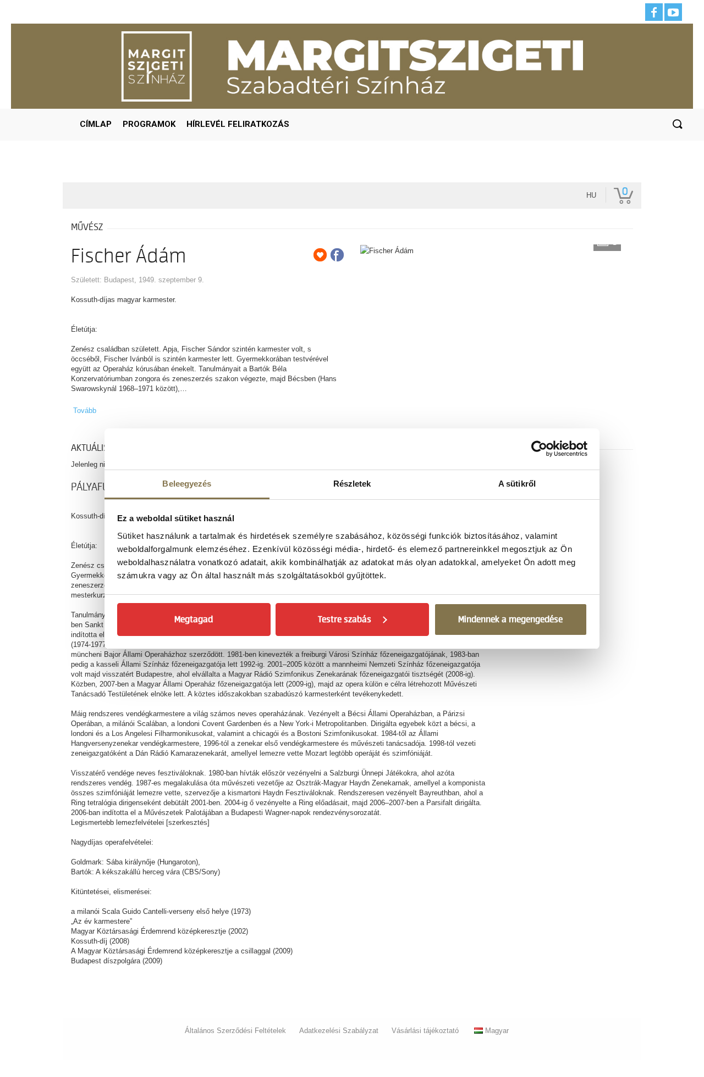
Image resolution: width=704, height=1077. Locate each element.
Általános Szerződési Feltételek (235, 1030)
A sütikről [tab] (517, 483)
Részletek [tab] (352, 483)
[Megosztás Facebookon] (337, 254)
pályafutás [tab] (97, 487)
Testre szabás (344, 619)
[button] (677, 125)
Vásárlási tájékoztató (425, 1030)
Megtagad (193, 619)
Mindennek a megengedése (510, 619)
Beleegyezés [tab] (186, 483)
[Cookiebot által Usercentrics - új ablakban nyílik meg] (539, 448)
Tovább (84, 410)
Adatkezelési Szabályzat (338, 1030)
